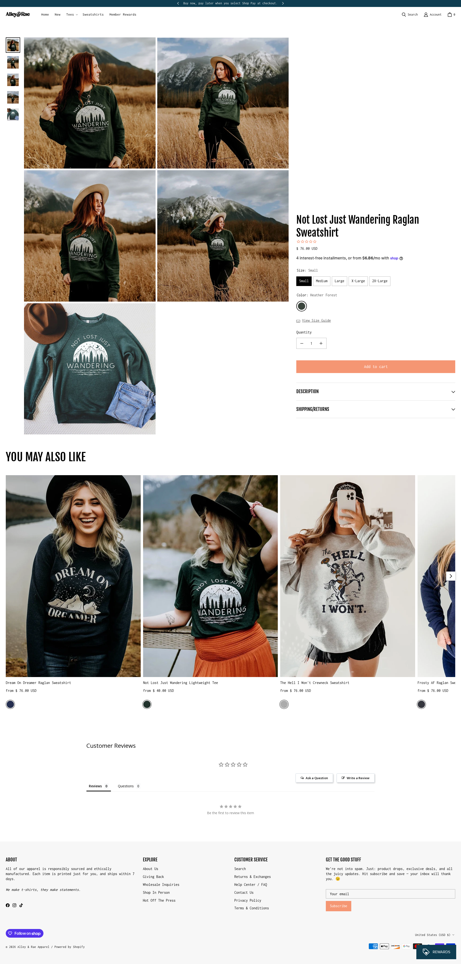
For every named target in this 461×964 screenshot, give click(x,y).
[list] (156, 235)
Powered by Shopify (70, 946)
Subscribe (338, 906)
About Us (150, 869)
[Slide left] (178, 3)
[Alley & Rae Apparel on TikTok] (21, 905)
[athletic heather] (284, 704)
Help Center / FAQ (250, 884)
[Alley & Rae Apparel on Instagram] (14, 905)
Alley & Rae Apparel (33, 946)
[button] (71, 14)
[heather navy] (421, 704)
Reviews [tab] (95, 786)
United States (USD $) (432, 934)
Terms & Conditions (251, 908)
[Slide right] (282, 3)
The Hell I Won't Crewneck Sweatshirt (314, 683)
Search (240, 869)
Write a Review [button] (358, 778)
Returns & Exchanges (252, 877)
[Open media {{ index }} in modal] (90, 103)
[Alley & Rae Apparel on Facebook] (7, 905)
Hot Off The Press (159, 900)
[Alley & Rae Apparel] (18, 14)
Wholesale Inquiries (161, 884)
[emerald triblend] (147, 704)
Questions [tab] (126, 786)
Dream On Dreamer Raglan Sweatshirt (38, 683)
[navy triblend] (10, 704)
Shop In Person (156, 892)
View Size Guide (316, 320)
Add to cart (376, 366)
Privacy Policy (247, 900)
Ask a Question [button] (317, 778)
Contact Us (244, 892)
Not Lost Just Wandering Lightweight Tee (180, 683)
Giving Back (153, 877)
